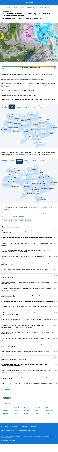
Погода (21, 220)
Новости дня (28, 220)
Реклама (33, 426)
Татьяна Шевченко (11, 22)
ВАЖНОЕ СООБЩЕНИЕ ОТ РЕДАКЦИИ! (13, 216)
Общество (4, 220)
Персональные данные (8, 430)
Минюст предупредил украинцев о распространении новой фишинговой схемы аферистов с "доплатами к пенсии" (26, 307)
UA (55, 2)
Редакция (15, 426)
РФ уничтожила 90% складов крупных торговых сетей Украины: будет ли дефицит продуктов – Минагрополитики (25, 250)
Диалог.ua (51, 436)
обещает (47, 207)
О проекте (4, 426)
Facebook (17, 79)
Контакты (24, 426)
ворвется (23, 213)
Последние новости (10, 227)
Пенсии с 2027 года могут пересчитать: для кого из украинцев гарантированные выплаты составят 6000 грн (22, 326)
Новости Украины (13, 220)
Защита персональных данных (28, 430)
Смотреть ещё (6, 389)
